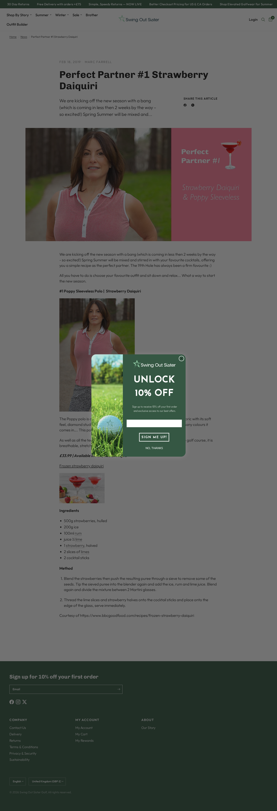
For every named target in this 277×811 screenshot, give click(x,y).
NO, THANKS (154, 448)
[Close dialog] (181, 358)
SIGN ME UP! (154, 437)
